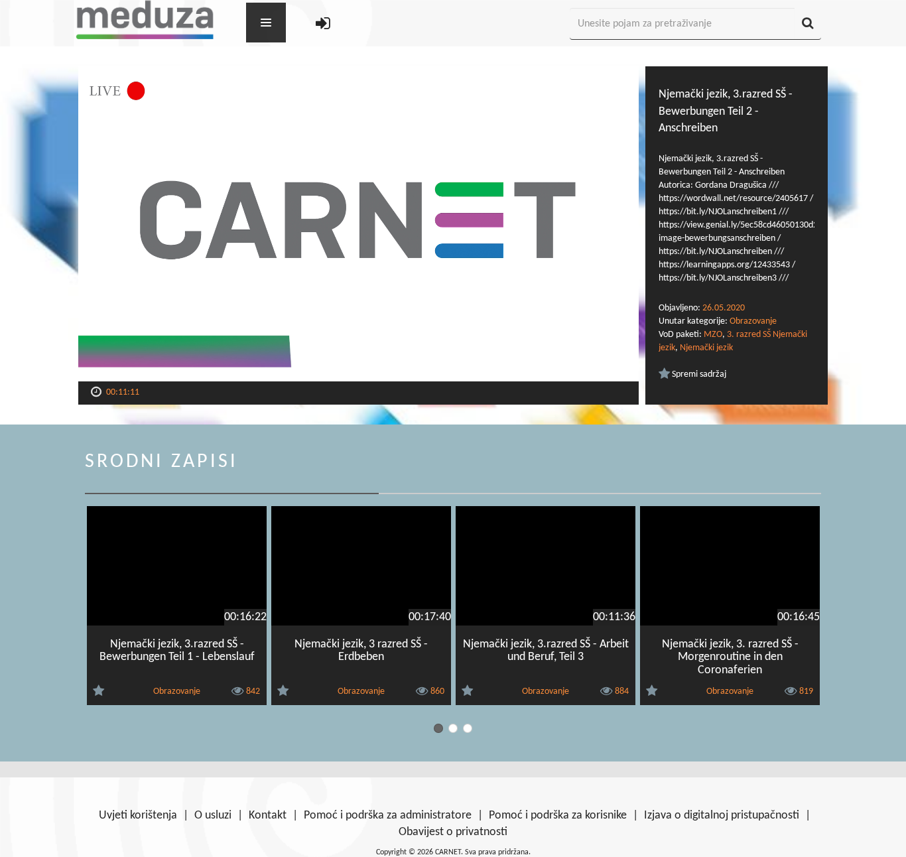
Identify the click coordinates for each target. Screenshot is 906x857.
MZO (713, 335)
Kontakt (268, 815)
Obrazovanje (753, 321)
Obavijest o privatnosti (453, 832)
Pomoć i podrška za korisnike (558, 815)
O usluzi (212, 815)
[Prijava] (323, 24)
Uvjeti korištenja (138, 815)
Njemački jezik (706, 348)
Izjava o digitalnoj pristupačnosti (721, 815)
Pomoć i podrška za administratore (388, 815)
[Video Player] (358, 223)
